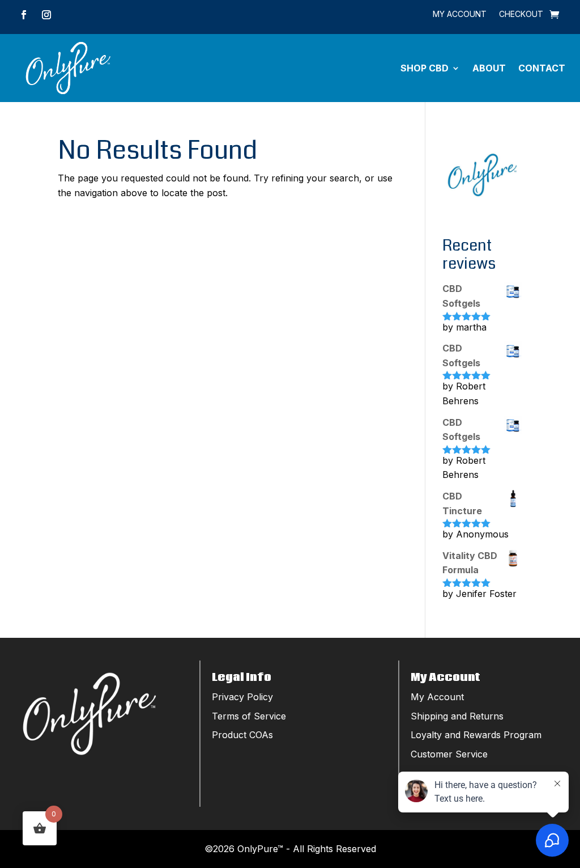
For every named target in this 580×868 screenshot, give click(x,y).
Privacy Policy (242, 696)
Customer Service (449, 754)
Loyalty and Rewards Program (476, 734)
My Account (460, 14)
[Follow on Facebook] (24, 15)
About (489, 68)
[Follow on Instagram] (46, 15)
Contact (541, 68)
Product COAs (242, 734)
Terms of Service (249, 716)
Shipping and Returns (457, 716)
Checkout (521, 14)
